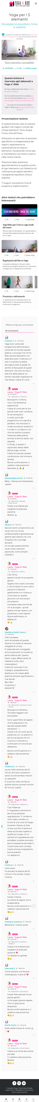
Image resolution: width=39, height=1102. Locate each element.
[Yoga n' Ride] (19, 4)
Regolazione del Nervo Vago (15, 260)
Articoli (19, 1101)
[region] (19, 50)
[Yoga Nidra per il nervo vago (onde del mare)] (19, 216)
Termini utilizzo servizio (19, 1092)
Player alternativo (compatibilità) (19, 62)
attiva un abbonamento (10, 37)
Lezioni (6, 1101)
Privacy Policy (28, 1090)
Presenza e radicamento (14, 296)
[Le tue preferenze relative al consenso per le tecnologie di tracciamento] (2, 826)
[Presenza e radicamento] (19, 287)
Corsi (13, 1101)
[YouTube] (24, 1083)
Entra (33, 1101)
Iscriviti (26, 1101)
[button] (19, 49)
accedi (33, 35)
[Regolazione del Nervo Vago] (19, 251)
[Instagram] (19, 1083)
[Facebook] (14, 1083)
